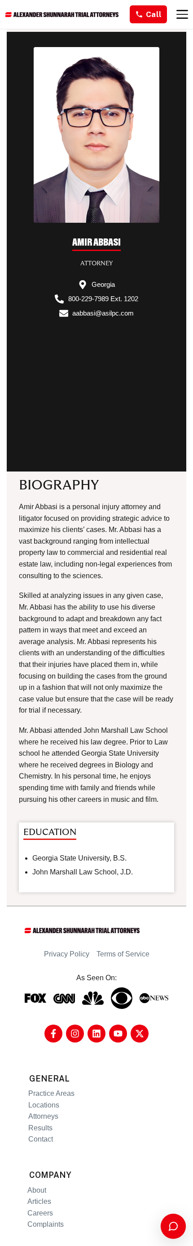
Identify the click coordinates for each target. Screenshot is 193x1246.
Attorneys (43, 1116)
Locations (43, 1105)
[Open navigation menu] (182, 14)
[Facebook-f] (53, 1034)
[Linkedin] (96, 1034)
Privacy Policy (66, 954)
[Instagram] (75, 1034)
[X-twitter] (140, 1034)
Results (40, 1128)
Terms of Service (122, 954)
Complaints (45, 1224)
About (36, 1190)
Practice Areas (51, 1093)
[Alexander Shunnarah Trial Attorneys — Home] (61, 14)
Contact (40, 1139)
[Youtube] (118, 1034)
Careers (40, 1213)
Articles (39, 1201)
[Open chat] (173, 1226)
